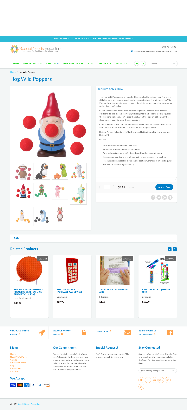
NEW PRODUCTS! (32, 63)
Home (16, 63)
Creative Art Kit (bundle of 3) (156, 290)
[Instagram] (168, 380)
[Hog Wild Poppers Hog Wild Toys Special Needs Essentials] (51, 125)
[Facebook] (148, 380)
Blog (90, 63)
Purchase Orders (73, 63)
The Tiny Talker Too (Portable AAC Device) (69, 290)
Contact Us (104, 63)
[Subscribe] (173, 370)
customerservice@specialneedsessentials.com (155, 51)
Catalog (51, 63)
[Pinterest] (154, 380)
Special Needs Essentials (29, 404)
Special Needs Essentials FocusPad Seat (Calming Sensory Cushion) (28, 292)
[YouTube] (141, 387)
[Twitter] (141, 380)
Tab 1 (17, 238)
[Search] (174, 63)
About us (121, 63)
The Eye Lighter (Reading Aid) (113, 290)
